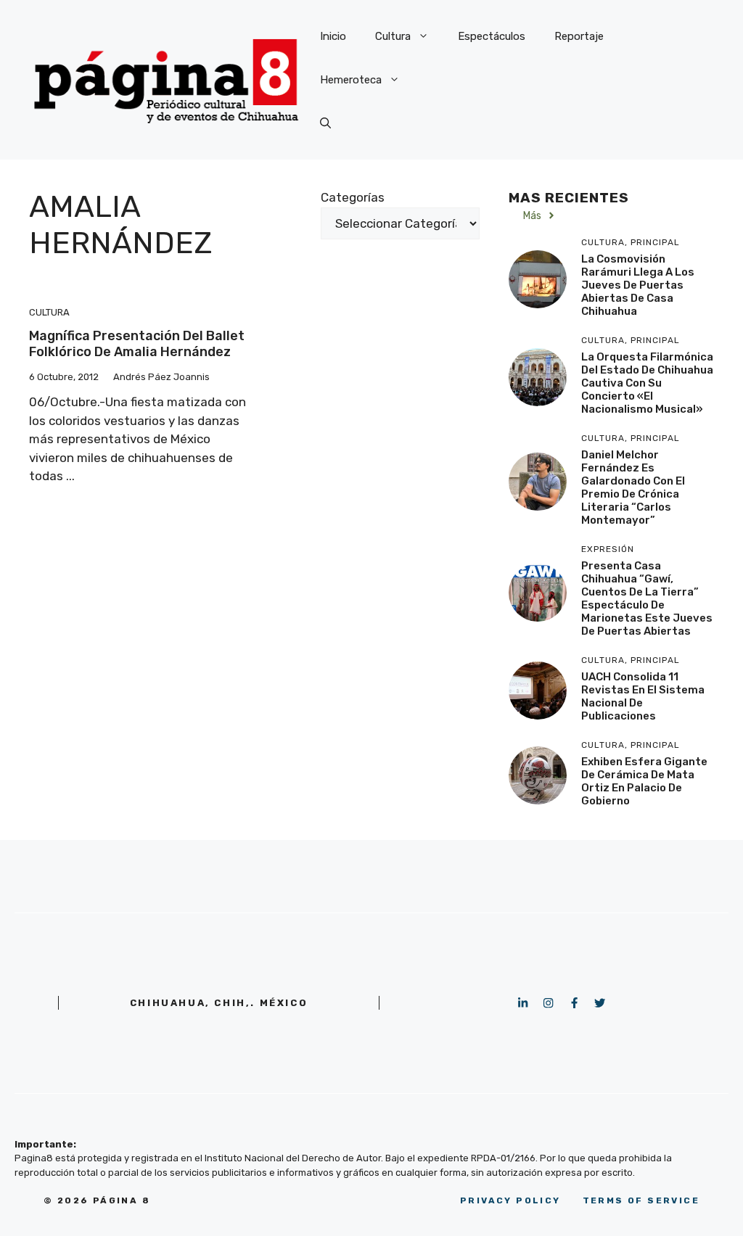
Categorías (353, 197)
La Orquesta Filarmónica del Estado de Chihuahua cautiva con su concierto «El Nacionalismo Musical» (647, 383)
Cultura (393, 36)
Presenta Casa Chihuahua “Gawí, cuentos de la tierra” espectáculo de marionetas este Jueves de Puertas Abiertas (647, 598)
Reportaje (579, 36)
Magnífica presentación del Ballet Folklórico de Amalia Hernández (137, 344)
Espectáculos (491, 36)
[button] (325, 123)
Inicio (333, 36)
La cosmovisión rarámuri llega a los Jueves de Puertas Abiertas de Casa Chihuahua (637, 285)
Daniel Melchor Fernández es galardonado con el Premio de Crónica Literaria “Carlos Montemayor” (633, 487)
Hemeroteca (351, 79)
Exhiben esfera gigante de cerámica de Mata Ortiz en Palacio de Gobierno (644, 781)
